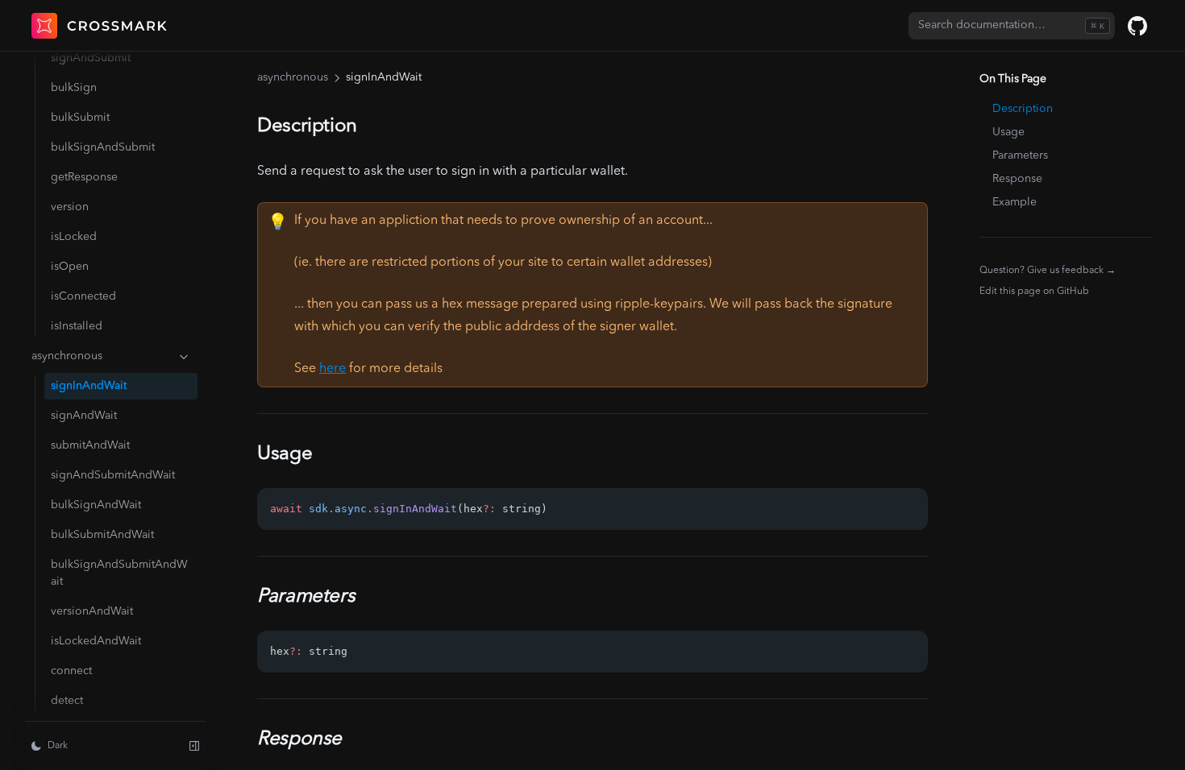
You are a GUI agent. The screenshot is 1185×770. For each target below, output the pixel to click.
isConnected (83, 296)
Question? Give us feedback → (1047, 270)
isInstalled (76, 326)
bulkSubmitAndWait (102, 534)
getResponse (84, 177)
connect (71, 671)
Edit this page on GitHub (1034, 291)
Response (1017, 178)
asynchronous (66, 356)
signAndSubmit (91, 58)
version (70, 207)
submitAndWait (90, 445)
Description (1022, 108)
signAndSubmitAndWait (113, 475)
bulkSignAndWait (96, 505)
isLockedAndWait (96, 641)
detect (67, 700)
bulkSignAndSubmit (103, 147)
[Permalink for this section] (368, 126)
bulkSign (74, 87)
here (332, 368)
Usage (1008, 132)
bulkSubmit (80, 117)
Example (1014, 202)
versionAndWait (92, 611)
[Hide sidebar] (194, 746)
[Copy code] (907, 509)
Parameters (1020, 155)
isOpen (70, 266)
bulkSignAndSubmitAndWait (119, 573)
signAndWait (84, 415)
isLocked (74, 236)
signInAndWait (89, 385)
